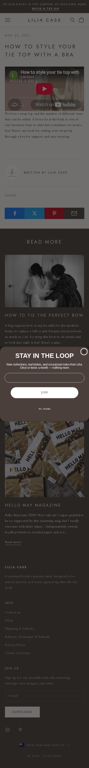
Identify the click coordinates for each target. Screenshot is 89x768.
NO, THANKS (45, 409)
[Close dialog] (84, 351)
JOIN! (44, 392)
